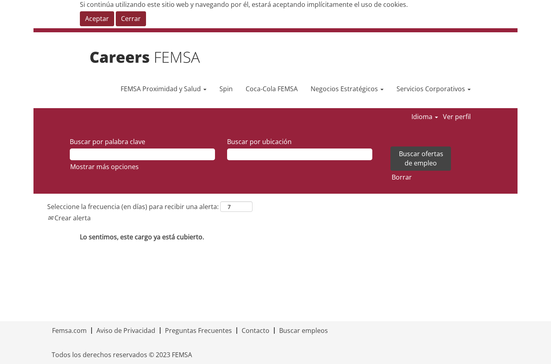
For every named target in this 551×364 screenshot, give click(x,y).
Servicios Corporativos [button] (432, 88)
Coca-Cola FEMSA (272, 88)
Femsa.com (69, 330)
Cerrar (131, 18)
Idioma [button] (422, 116)
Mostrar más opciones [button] (104, 166)
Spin (226, 88)
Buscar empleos (303, 330)
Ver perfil (457, 116)
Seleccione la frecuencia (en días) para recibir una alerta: (133, 206)
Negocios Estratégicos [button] (345, 88)
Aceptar (97, 18)
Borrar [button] (402, 177)
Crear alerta (72, 217)
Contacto (255, 330)
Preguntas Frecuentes (198, 330)
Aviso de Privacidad (125, 330)
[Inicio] (156, 57)
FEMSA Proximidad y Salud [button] (161, 88)
